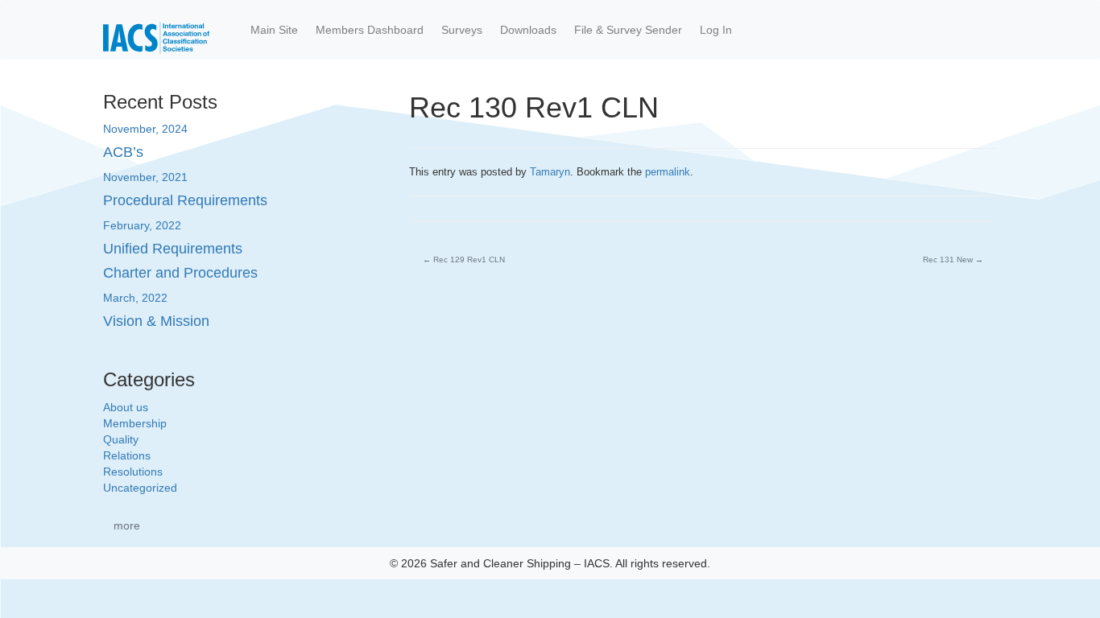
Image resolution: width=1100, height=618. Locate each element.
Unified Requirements (172, 249)
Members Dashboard (370, 29)
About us (125, 407)
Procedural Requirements (185, 200)
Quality (121, 439)
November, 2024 (145, 128)
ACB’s (123, 152)
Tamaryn (550, 172)
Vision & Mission (156, 321)
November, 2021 (145, 177)
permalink (667, 172)
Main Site (274, 29)
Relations (127, 455)
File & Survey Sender (628, 29)
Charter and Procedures (180, 273)
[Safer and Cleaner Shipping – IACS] (156, 30)
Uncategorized (140, 487)
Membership (135, 423)
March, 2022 (135, 297)
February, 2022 (142, 225)
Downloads (528, 29)
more (127, 525)
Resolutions (133, 471)
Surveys (461, 29)
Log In (716, 29)
